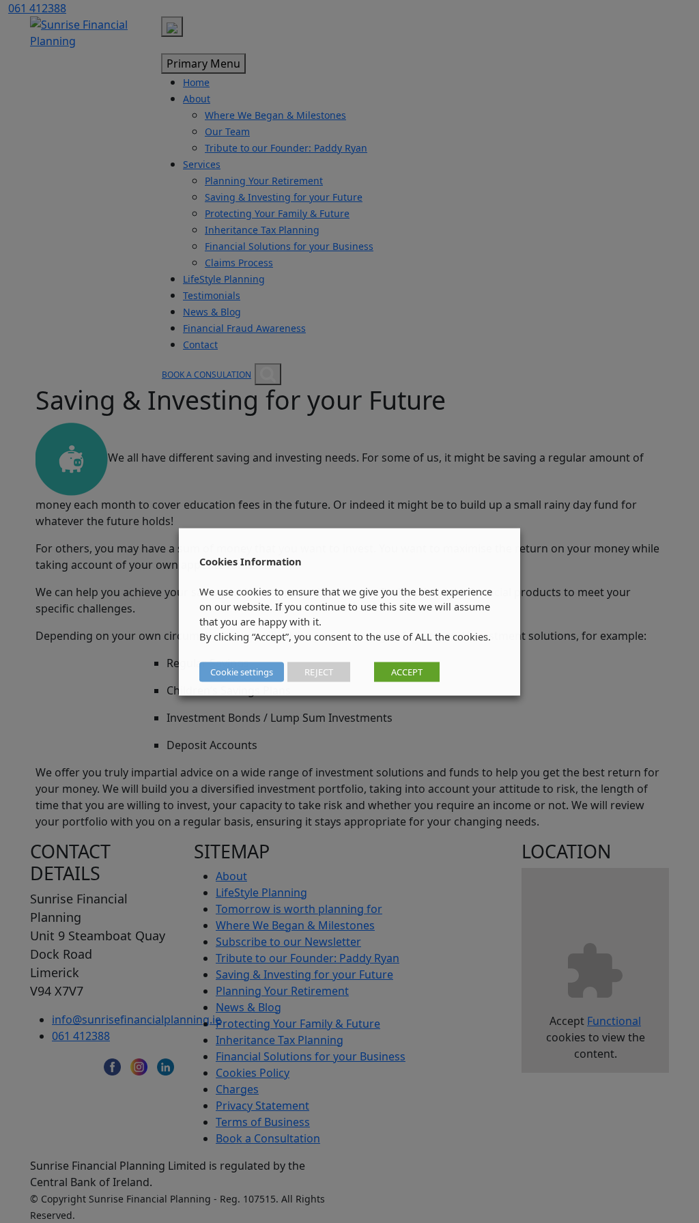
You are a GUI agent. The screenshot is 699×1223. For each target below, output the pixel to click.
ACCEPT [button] (407, 671)
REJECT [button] (318, 671)
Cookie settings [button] (241, 671)
